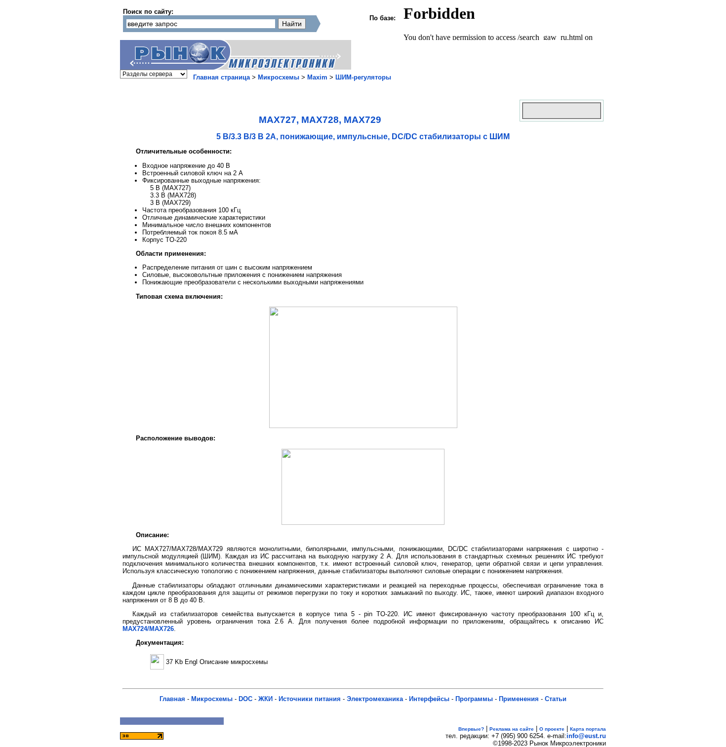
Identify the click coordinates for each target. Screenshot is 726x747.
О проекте (552, 729)
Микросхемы (278, 77)
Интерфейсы (429, 699)
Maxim (317, 77)
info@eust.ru (586, 736)
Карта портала (588, 729)
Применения (519, 699)
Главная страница (221, 77)
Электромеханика (375, 699)
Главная (172, 699)
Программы (474, 699)
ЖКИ (265, 699)
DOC (245, 699)
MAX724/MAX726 (148, 628)
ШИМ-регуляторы (363, 77)
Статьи (555, 699)
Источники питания (310, 699)
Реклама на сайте (511, 729)
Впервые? (471, 729)
